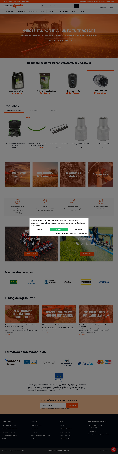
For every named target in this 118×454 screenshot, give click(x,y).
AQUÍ (46, 223)
